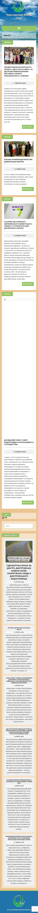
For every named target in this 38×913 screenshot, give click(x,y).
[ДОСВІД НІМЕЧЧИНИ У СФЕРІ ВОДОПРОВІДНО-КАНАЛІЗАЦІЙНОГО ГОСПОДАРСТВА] (19, 436)
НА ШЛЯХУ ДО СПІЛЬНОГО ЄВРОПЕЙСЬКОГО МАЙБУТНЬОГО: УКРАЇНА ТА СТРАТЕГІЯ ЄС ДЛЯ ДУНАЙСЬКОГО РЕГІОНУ (18, 225)
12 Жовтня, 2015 (20, 236)
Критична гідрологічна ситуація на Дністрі (19, 628)
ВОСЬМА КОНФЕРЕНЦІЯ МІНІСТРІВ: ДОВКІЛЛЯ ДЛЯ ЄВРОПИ (18, 160)
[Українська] (6, 518)
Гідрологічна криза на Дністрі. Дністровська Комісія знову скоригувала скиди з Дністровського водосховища (19, 572)
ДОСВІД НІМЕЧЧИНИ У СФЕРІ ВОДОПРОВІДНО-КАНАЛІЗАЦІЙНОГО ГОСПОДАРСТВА (19, 442)
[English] (3, 518)
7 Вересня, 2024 (20, 83)
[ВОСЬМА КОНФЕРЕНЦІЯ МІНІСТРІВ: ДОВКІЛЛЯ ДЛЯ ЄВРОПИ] (19, 155)
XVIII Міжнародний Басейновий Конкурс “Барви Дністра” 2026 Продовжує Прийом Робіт (19, 781)
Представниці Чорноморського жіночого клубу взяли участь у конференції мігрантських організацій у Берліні (19, 838)
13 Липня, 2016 (20, 169)
